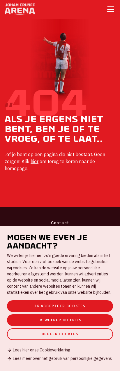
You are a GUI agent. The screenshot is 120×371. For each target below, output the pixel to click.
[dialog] (60, 298)
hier (34, 161)
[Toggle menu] (110, 9)
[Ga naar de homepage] (20, 9)
